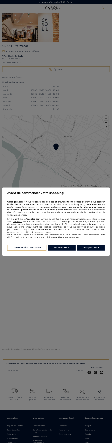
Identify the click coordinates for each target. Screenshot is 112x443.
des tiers (17, 221)
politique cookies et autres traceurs (62, 237)
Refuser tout (61, 247)
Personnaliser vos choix (27, 247)
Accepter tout (91, 247)
